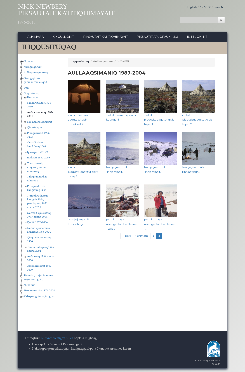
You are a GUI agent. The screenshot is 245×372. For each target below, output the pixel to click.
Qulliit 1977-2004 (37, 222)
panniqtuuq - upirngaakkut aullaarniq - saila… (122, 224)
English (192, 7)
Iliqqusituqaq (31, 93)
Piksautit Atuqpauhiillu (157, 36)
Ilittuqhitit (197, 36)
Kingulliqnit (63, 36)
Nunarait (29, 285)
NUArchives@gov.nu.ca (57, 338)
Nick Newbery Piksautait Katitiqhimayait (66, 14)
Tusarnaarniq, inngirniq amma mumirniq (36, 167)
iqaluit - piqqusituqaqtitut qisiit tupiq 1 (159, 119)
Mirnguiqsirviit (32, 67)
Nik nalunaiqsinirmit (39, 122)
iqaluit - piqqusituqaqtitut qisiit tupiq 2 (197, 119)
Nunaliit (29, 61)
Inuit (26, 88)
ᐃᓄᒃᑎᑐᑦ (205, 7)
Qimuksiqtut (34, 127)
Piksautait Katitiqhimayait (105, 36)
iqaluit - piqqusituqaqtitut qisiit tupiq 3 (83, 171)
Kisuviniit (33, 97)
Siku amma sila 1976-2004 (39, 290)
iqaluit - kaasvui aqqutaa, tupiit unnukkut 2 (78, 119)
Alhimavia (35, 36)
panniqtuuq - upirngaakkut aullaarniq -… (160, 224)
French (218, 7)
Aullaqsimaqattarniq (36, 72)
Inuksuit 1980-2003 (38, 157)
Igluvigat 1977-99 (37, 152)
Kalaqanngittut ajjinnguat (39, 296)
